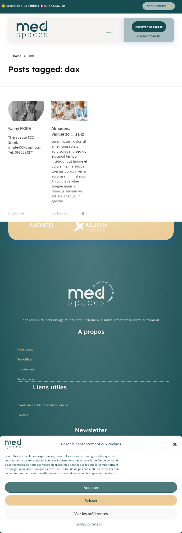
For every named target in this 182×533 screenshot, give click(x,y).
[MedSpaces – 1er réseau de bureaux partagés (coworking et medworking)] (32, 29)
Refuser (91, 500)
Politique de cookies (89, 524)
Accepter (91, 487)
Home (17, 56)
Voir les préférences (91, 513)
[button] (175, 444)
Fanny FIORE (19, 128)
